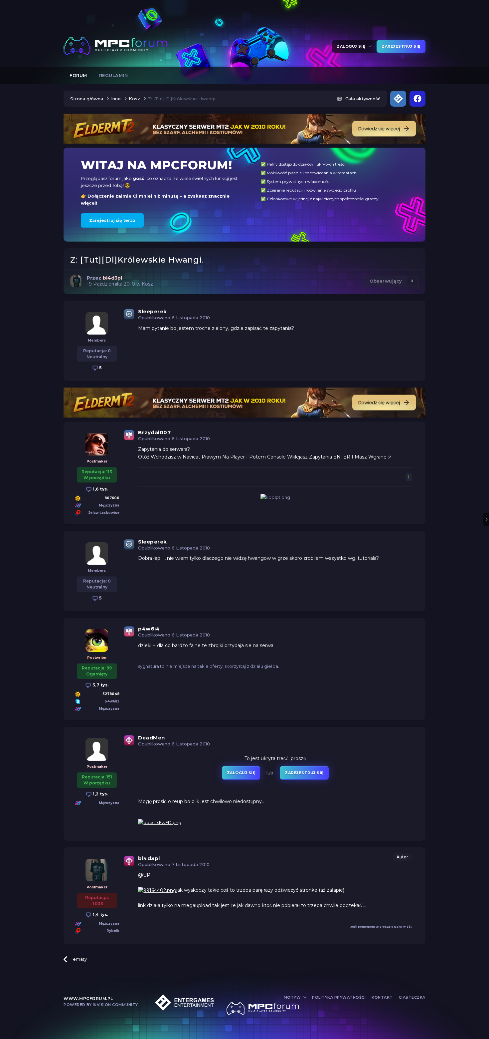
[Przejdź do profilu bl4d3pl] (76, 281)
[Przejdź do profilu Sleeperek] (96, 323)
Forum (78, 75)
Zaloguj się (352, 46)
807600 (111, 498)
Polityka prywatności (339, 997)
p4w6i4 (149, 628)
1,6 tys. (100, 489)
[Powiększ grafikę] (157, 890)
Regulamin (113, 75)
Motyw (293, 997)
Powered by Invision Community (101, 1004)
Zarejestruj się (401, 46)
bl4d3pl (149, 858)
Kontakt (382, 997)
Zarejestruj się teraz (112, 220)
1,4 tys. (99, 914)
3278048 (110, 694)
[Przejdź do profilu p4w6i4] (96, 640)
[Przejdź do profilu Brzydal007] (96, 444)
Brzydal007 (154, 432)
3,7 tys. (100, 684)
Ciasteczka (412, 997)
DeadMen (151, 737)
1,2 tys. (100, 793)
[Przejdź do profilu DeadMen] (96, 749)
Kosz (147, 284)
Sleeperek (152, 311)
